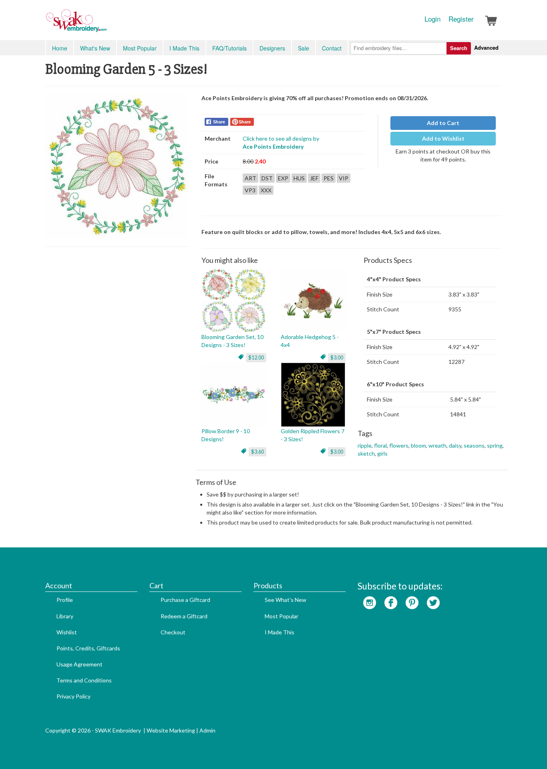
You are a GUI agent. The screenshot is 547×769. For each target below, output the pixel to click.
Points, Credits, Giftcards (88, 648)
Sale (303, 48)
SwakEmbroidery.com (105, 24)
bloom (418, 445)
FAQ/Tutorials (229, 48)
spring (495, 445)
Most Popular (140, 48)
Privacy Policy (73, 696)
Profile (64, 599)
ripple (365, 445)
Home (59, 48)
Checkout (173, 632)
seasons (474, 445)
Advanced (486, 47)
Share (219, 121)
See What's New (285, 599)
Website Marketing (171, 730)
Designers (272, 48)
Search (458, 48)
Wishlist (66, 632)
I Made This (184, 48)
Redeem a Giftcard (184, 616)
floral (380, 445)
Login (432, 19)
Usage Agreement (79, 664)
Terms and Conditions (84, 680)
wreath (437, 445)
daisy (455, 445)
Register (461, 19)
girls (382, 453)
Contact (332, 48)
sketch (366, 453)
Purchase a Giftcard (185, 599)
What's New (95, 48)
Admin (207, 730)
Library (64, 616)
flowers (398, 445)
